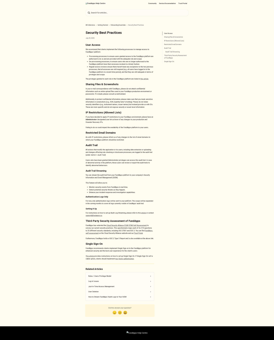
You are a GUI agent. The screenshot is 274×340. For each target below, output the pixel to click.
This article (90, 256)
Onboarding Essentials (118, 25)
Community (152, 3)
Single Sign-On (169, 61)
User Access (168, 33)
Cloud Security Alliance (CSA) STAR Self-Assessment (127, 225)
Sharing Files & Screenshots (173, 37)
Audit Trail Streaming (172, 52)
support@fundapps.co (94, 216)
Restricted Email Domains (173, 44)
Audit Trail (167, 48)
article (143, 213)
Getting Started (103, 25)
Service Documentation (167, 3)
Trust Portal (182, 3)
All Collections (90, 25)
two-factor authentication (124, 259)
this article (144, 79)
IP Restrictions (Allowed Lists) (174, 41)
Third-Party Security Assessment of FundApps (175, 57)
